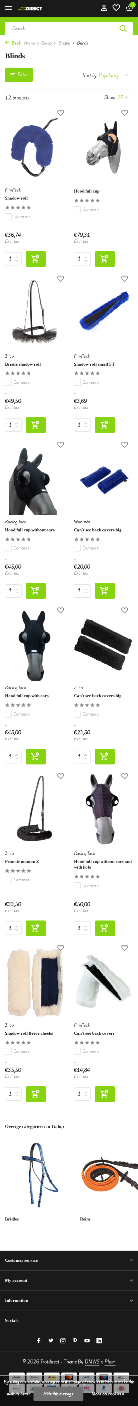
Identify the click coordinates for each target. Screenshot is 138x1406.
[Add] (36, 259)
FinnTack (13, 190)
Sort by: (90, 75)
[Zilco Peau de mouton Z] (34, 810)
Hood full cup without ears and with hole (103, 864)
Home (29, 43)
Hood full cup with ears (27, 695)
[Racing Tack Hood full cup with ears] (34, 645)
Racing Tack (15, 522)
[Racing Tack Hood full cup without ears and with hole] (103, 810)
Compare (21, 216)
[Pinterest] (75, 1341)
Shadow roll (16, 198)
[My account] (104, 8)
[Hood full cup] (103, 147)
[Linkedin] (99, 1341)
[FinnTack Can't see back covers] (103, 982)
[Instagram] (63, 1341)
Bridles (64, 43)
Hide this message (58, 1394)
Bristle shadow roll (23, 364)
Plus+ (110, 1362)
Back (16, 43)
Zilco (9, 356)
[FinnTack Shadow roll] (34, 147)
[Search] (123, 28)
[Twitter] (51, 1341)
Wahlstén (82, 522)
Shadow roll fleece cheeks (29, 1033)
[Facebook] (39, 1341)
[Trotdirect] (35, 8)
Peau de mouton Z (22, 861)
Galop (47, 43)
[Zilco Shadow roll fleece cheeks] (34, 982)
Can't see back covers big (98, 529)
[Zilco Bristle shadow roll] (34, 313)
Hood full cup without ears (30, 529)
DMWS (92, 1362)
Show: (110, 97)
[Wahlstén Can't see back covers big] (103, 479)
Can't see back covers (94, 1033)
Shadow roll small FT (94, 364)
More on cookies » (108, 1394)
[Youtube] (87, 1341)
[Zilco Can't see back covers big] (103, 645)
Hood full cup (86, 191)
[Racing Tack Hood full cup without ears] (34, 479)
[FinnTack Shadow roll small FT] (103, 313)
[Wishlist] (116, 8)
